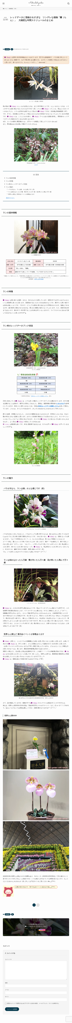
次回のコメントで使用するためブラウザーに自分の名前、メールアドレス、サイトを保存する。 (33, 1003)
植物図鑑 (7, 49)
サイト (7, 996)
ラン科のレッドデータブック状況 (16, 184)
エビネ (36, 164)
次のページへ (10, 198)
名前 (6, 983)
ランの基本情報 (11, 178)
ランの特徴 (9, 181)
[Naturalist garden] (36, 3)
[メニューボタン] (3, 3)
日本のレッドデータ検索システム (39, 396)
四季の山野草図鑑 (38, 279)
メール (7, 989)
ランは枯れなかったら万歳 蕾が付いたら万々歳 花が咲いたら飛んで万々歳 (29, 192)
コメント (8, 959)
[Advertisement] (36, 35)
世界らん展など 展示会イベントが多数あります (21, 194)
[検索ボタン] (68, 3)
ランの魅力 (9, 187)
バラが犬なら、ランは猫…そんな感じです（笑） (21, 189)
